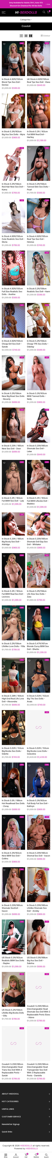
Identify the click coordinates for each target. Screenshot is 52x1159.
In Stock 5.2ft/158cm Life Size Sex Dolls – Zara (37, 594)
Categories (25, 19)
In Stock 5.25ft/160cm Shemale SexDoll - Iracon (12, 908)
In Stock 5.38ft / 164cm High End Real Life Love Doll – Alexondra (13, 699)
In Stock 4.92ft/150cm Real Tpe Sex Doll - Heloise (37, 239)
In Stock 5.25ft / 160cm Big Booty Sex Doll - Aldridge (13, 542)
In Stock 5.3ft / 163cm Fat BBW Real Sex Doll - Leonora (13, 594)
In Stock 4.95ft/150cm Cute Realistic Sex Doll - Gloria (13, 239)
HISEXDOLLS (32, 1148)
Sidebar (46, 35)
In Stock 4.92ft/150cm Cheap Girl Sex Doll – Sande (12, 344)
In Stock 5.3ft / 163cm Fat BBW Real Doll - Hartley (37, 134)
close (5, 4)
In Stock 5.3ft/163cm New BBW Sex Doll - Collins (12, 856)
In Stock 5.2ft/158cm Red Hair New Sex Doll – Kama (13, 187)
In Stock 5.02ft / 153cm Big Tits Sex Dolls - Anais (38, 699)
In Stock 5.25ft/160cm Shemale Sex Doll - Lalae (37, 448)
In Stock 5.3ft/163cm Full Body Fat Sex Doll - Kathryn (38, 803)
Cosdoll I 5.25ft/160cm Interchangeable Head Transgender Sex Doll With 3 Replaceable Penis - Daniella (37, 1070)
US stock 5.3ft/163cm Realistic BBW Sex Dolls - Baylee (13, 960)
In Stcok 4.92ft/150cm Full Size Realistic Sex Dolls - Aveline (12, 291)
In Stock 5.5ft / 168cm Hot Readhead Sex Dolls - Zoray (13, 803)
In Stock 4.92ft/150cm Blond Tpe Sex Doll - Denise (12, 82)
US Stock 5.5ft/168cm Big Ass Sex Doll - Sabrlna (37, 960)
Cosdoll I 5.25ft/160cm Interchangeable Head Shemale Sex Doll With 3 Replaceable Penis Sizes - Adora (38, 1012)
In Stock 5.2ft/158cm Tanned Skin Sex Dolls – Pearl (38, 187)
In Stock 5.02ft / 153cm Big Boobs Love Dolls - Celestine (38, 751)
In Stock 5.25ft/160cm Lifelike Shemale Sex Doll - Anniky (37, 908)
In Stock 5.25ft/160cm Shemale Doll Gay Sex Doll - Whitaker (37, 542)
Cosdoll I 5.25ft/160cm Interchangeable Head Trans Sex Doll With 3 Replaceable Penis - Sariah (12, 1070)
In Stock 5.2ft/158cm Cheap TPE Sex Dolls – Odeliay (37, 344)
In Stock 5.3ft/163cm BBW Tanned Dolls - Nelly (37, 396)
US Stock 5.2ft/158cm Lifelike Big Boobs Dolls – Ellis (13, 1013)
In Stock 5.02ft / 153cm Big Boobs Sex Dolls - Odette (13, 751)
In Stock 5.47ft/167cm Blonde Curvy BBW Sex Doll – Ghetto (38, 646)
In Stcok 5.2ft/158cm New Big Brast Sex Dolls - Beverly (13, 396)
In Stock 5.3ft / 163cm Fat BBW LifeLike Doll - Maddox (37, 501)
